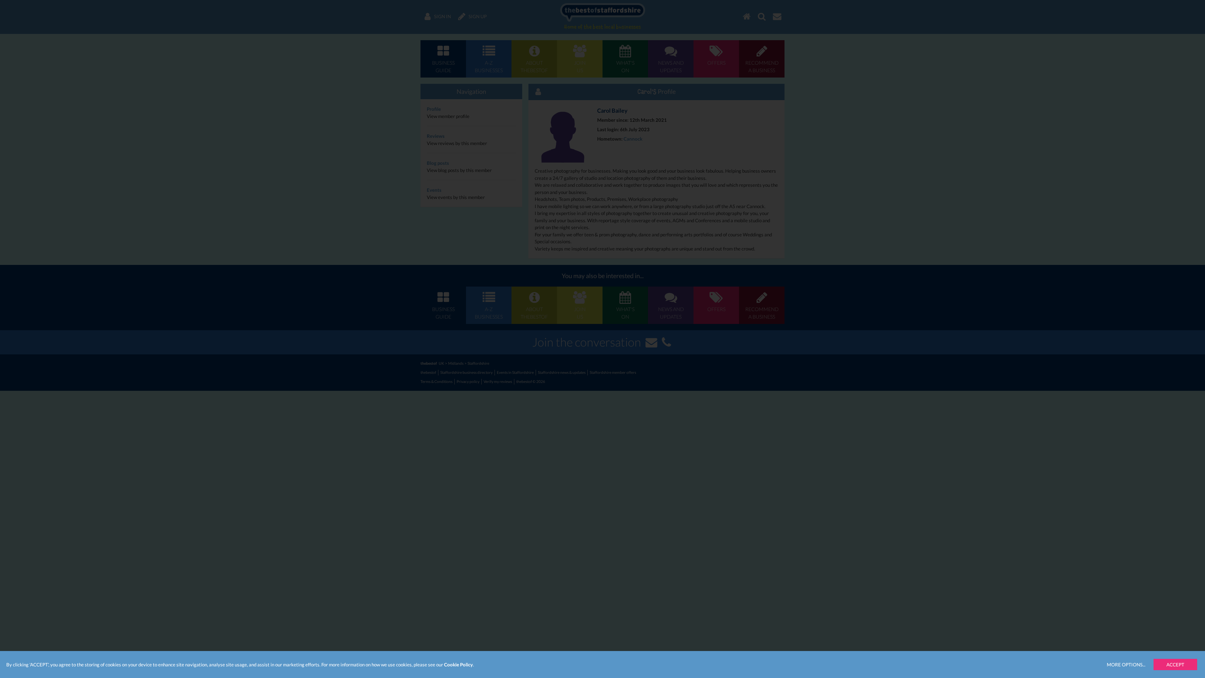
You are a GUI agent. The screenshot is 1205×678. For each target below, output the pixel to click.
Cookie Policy (458, 664)
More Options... (1126, 664)
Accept (1175, 664)
